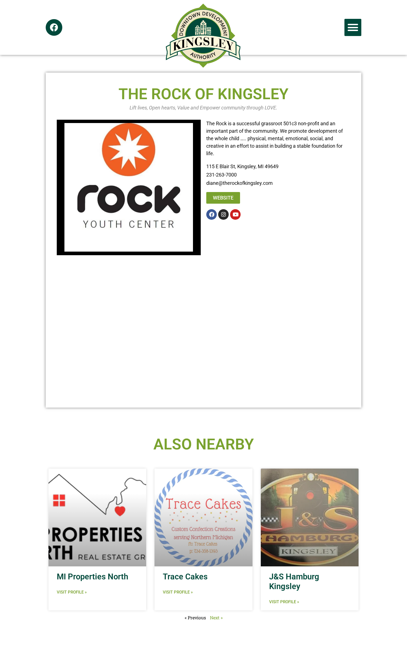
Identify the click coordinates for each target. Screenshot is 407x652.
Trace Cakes (185, 576)
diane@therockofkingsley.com (239, 183)
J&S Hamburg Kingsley (294, 581)
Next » (216, 617)
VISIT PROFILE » (72, 592)
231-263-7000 (221, 175)
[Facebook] (54, 27)
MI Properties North (92, 576)
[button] (353, 27)
